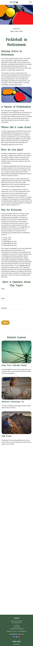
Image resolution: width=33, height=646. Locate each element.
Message (4, 308)
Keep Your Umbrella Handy (14, 365)
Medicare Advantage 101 (13, 401)
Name (3, 289)
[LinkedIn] (16, 637)
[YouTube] (19, 637)
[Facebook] (13, 637)
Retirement (16, 644)
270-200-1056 (18, 621)
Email (2, 298)
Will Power (7, 436)
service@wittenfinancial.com (16, 634)
